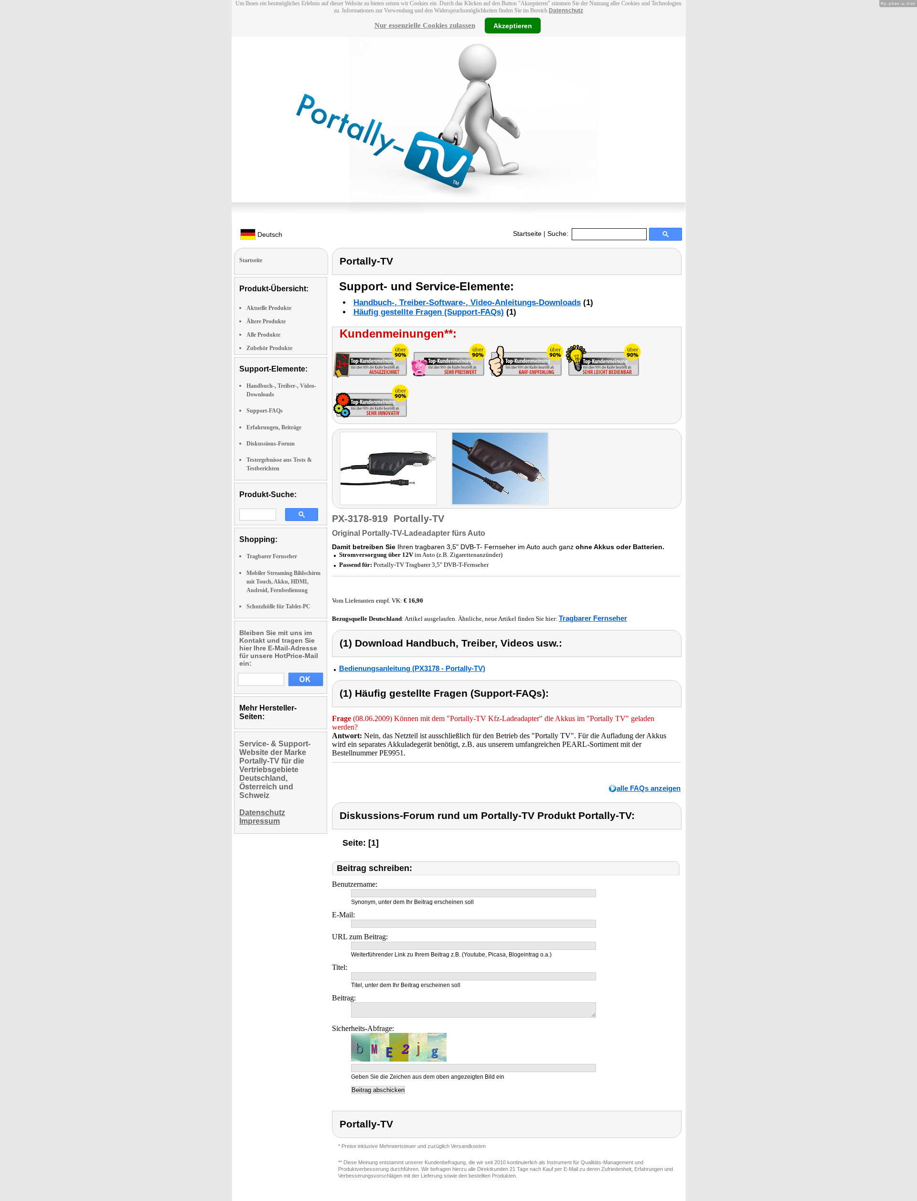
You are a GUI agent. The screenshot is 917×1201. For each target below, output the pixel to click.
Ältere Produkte (266, 321)
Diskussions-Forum (270, 443)
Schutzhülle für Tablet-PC (278, 606)
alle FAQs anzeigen (649, 788)
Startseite (527, 233)
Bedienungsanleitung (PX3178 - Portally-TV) (412, 668)
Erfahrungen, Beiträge (273, 427)
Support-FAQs (264, 410)
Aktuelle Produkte (268, 308)
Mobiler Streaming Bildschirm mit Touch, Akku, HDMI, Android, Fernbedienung (283, 582)
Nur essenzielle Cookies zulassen (424, 25)
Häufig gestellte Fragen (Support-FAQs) (428, 312)
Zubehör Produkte (269, 348)
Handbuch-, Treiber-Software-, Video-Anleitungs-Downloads (467, 302)
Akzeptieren (512, 25)
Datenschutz (566, 10)
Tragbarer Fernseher (271, 556)
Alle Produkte (263, 334)
